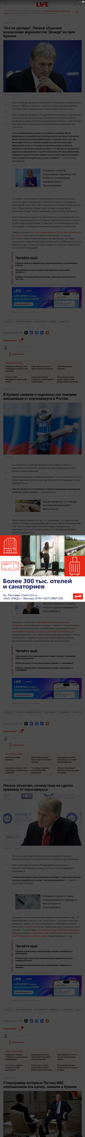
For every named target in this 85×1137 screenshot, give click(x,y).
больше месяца (30, 926)
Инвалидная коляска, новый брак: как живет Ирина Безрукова (67, 759)
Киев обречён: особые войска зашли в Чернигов (42, 367)
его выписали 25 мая (38, 933)
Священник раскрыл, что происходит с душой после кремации (17, 368)
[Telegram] (36, 332)
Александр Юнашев (33, 312)
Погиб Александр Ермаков (64, 367)
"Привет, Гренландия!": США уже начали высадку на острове (68, 770)
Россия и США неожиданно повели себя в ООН (16, 379)
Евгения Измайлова (20, 703)
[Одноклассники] (47, 332)
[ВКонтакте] (42, 332)
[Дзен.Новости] (26, 332)
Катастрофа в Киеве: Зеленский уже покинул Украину (41, 759)
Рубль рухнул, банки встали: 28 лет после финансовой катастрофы (67, 379)
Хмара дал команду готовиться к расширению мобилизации (42, 379)
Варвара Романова (20, 312)
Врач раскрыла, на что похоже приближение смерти (66, 1057)
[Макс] (31, 332)
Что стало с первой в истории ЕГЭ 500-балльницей (40, 770)
